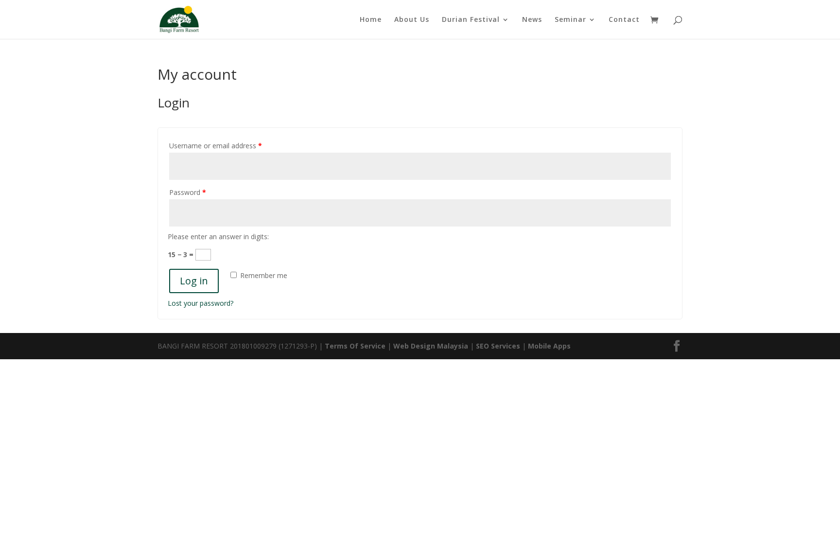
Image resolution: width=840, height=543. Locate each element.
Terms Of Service (356, 345)
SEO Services (498, 345)
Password (187, 192)
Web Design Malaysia (430, 345)
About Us (411, 20)
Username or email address (215, 145)
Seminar (570, 20)
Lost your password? (200, 303)
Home (371, 20)
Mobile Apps (549, 345)
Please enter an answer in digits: (218, 236)
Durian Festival (471, 20)
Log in (194, 280)
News (532, 20)
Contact (624, 20)
